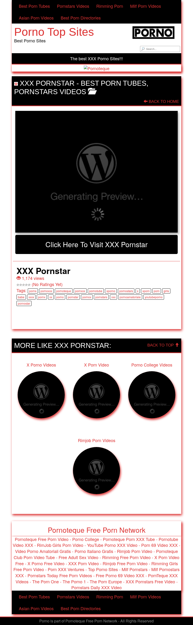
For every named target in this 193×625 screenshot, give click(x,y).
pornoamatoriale (130, 297)
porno (60, 297)
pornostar (24, 303)
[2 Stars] (20, 284)
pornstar (73, 297)
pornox (86, 297)
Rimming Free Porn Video (126, 557)
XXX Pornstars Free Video (150, 581)
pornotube (95, 291)
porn (157, 291)
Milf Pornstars (135, 569)
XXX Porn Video (83, 563)
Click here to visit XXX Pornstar (96, 244)
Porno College (85, 539)
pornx (41, 297)
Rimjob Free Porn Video (125, 563)
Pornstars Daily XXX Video (96, 587)
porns (32, 291)
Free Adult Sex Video (78, 557)
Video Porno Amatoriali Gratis (43, 551)
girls (166, 291)
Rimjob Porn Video (134, 551)
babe (21, 297)
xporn (146, 291)
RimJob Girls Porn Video (60, 545)
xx (50, 297)
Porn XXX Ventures (66, 569)
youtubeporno (154, 297)
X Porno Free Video (46, 563)
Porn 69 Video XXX (159, 545)
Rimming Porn (109, 6)
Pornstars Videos (73, 6)
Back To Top (161, 345)
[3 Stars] (23, 284)
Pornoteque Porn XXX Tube (129, 539)
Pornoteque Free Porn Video (41, 539)
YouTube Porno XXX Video (112, 545)
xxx (113, 297)
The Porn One (45, 581)
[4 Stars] (26, 284)
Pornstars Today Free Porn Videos (60, 575)
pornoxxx (46, 291)
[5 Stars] (29, 284)
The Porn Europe (106, 581)
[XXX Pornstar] (96, 172)
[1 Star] (17, 284)
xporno (110, 291)
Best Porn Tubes (34, 6)
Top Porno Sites (103, 569)
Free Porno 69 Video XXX (120, 575)
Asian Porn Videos (36, 18)
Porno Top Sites (54, 32)
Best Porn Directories (81, 18)
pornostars (126, 291)
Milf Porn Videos (145, 6)
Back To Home (163, 101)
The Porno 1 (74, 581)
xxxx (31, 297)
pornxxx (80, 291)
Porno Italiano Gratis (94, 551)
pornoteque (63, 291)
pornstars (101, 297)
